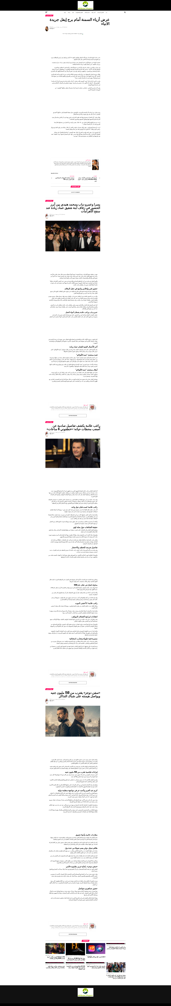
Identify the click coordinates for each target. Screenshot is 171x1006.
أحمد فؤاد (51, 215)
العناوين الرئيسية (100, 12)
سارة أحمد (51, 28)
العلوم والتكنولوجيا (79, 12)
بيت (106, 12)
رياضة (69, 12)
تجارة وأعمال (87, 12)
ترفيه (65, 12)
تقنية (73, 12)
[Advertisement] (75, 46)
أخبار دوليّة (94, 12)
